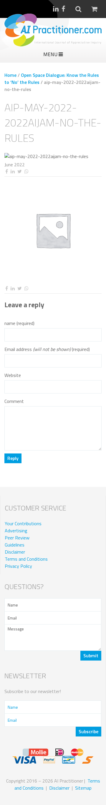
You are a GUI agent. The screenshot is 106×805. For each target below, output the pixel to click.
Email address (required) (47, 349)
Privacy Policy (18, 566)
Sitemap (83, 787)
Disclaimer (15, 551)
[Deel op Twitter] (19, 171)
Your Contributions (23, 523)
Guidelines (14, 544)
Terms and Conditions (26, 558)
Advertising (16, 530)
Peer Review (17, 537)
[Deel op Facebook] (6, 171)
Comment (14, 401)
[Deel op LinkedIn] (12, 171)
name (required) (19, 323)
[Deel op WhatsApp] (26, 171)
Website (12, 375)
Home (10, 75)
